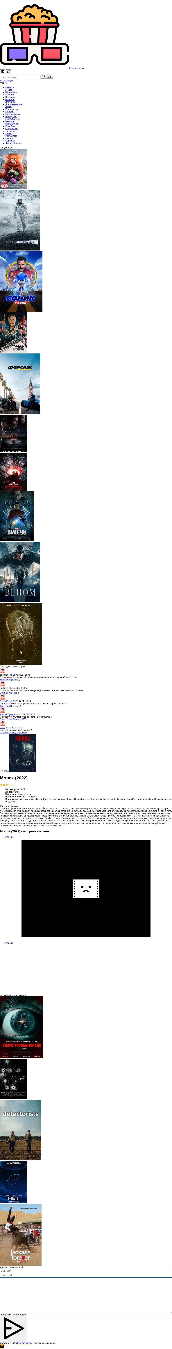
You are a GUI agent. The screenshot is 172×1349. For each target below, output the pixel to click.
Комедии (9, 112)
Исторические (12, 109)
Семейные (10, 126)
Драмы (8, 107)
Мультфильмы (12, 119)
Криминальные (12, 114)
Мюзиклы (10, 121)
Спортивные (11, 128)
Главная (9, 87)
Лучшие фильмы (13, 143)
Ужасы (8, 133)
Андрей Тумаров (8, 714)
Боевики (9, 95)
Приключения (12, 124)
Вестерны (10, 97)
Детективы (10, 102)
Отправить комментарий (13, 1314)
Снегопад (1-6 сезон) (10, 706)
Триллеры (10, 131)
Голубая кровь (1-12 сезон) (13, 732)
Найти (48, 77)
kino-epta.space (25, 1343)
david (2, 727)
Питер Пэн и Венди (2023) (13, 719)
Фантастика (11, 136)
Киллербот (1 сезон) (10, 680)
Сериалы (10, 141)
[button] (6, 80)
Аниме (8, 90)
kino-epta (77, 68)
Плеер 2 (9, 943)
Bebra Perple (6, 701)
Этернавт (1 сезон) (9, 693)
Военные (10, 99)
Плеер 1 (9, 837)
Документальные (13, 104)
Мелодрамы (11, 116)
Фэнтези (9, 138)
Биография (11, 92)
